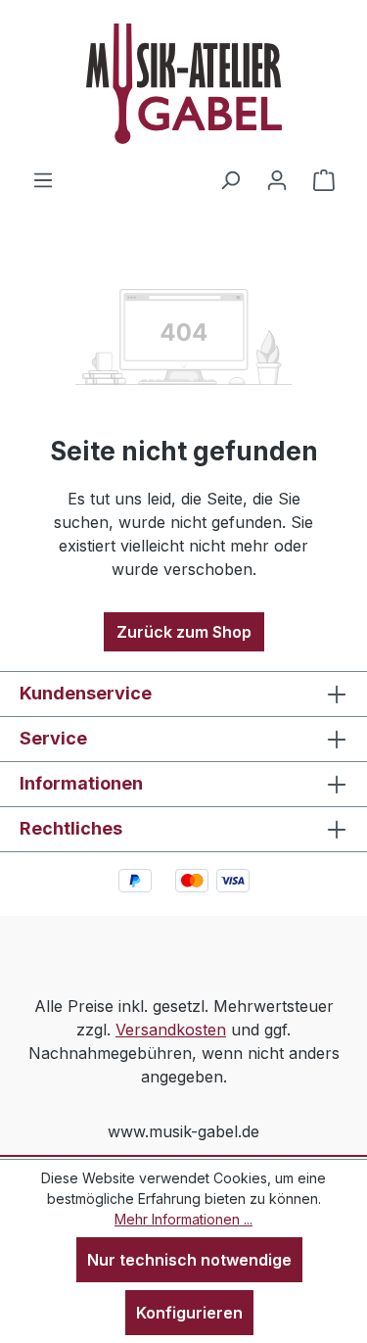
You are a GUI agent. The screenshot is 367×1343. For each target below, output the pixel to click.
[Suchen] (229, 179)
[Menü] (43, 179)
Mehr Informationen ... (183, 1219)
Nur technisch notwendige (189, 1260)
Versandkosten (170, 1029)
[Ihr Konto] (276, 179)
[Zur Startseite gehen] (184, 84)
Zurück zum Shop (184, 632)
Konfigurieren (189, 1312)
